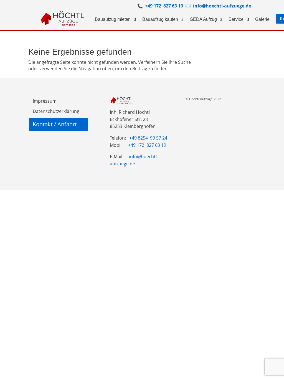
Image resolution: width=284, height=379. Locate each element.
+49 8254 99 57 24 (148, 138)
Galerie (262, 19)
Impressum (45, 101)
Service (236, 19)
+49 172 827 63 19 (164, 6)
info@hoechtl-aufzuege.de (221, 6)
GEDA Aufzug (203, 19)
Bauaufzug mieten (113, 19)
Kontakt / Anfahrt (55, 124)
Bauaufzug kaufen (160, 19)
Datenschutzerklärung (56, 111)
